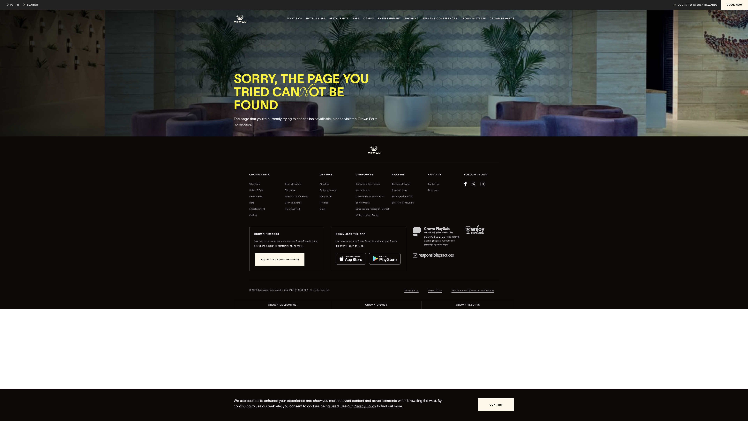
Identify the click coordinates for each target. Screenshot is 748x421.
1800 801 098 (452, 237)
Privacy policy (411, 290)
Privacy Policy (365, 406)
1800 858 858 (448, 241)
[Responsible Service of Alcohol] (475, 237)
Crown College (400, 190)
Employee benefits (402, 196)
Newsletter (326, 196)
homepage (242, 124)
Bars (251, 202)
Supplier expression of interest (372, 208)
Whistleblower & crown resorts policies (473, 290)
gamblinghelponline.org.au (436, 245)
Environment (363, 202)
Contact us (433, 183)
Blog (322, 208)
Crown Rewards (293, 202)
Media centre (363, 190)
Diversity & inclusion (403, 202)
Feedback (433, 190)
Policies (324, 202)
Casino (253, 215)
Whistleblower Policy (367, 215)
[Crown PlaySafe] (436, 232)
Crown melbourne (282, 304)
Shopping (290, 190)
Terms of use (435, 290)
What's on (254, 183)
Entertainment (257, 208)
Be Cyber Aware (328, 190)
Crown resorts (468, 304)
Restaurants (255, 196)
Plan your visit (292, 208)
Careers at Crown (401, 183)
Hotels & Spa (256, 190)
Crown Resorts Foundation (370, 196)
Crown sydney (376, 304)
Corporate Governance (368, 183)
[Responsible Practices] (433, 255)
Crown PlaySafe (293, 183)
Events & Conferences (296, 196)
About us (324, 183)
